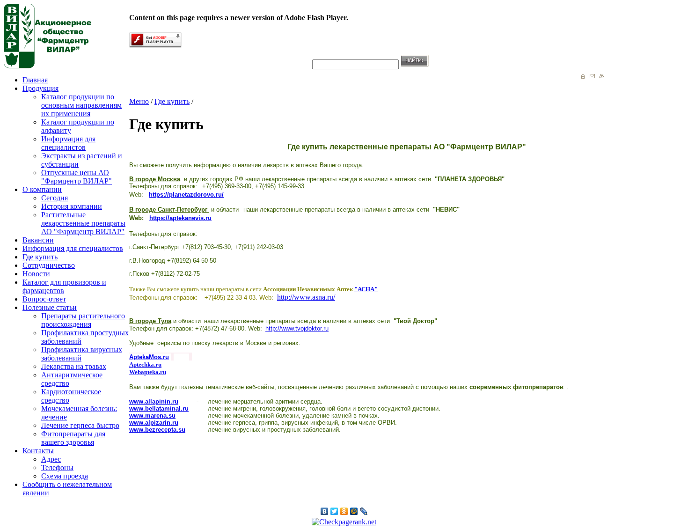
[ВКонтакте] (324, 511)
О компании (42, 189)
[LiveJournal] (364, 511)
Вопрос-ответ (44, 299)
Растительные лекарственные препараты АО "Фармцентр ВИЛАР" (83, 223)
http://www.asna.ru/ (306, 297)
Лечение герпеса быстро (80, 425)
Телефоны (57, 467)
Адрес (51, 459)
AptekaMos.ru (149, 357)
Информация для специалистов (68, 143)
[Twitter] (334, 511)
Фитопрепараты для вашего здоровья (73, 438)
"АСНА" (366, 289)
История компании (71, 206)
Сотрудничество (48, 265)
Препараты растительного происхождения (83, 320)
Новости (36, 274)
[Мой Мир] (354, 511)
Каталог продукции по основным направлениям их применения (81, 105)
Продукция (40, 88)
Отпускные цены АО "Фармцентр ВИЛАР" (76, 177)
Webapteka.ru (147, 371)
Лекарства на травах (73, 366)
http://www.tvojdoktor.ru (297, 328)
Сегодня (54, 198)
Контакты (38, 451)
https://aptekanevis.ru (180, 217)
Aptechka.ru (145, 364)
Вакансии (38, 240)
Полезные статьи (49, 307)
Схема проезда (64, 476)
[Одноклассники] (344, 511)
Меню (139, 101)
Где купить (40, 257)
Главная (35, 80)
